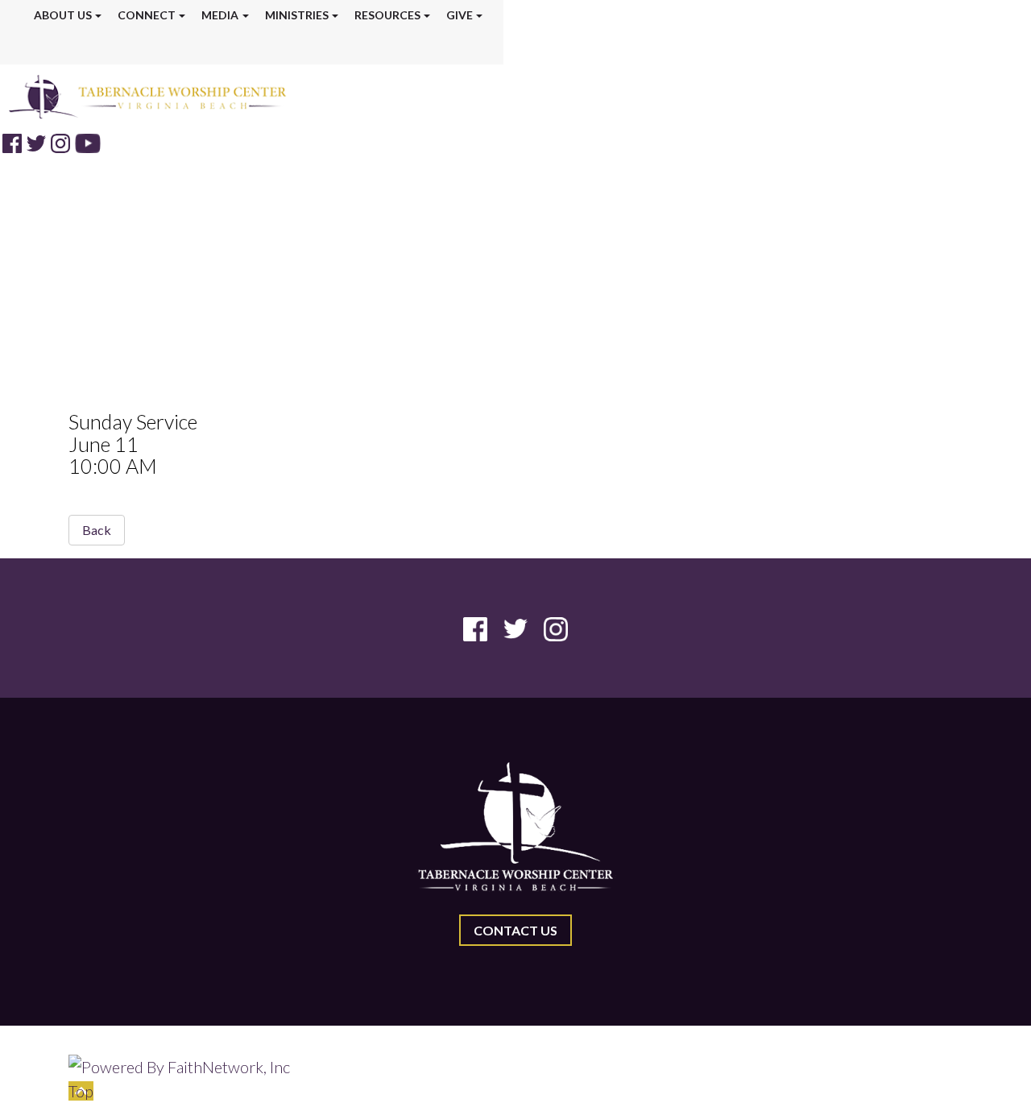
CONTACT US (515, 930)
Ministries (297, 15)
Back (96, 529)
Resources (387, 15)
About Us (63, 15)
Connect (147, 15)
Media (219, 15)
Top (80, 1091)
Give (459, 15)
